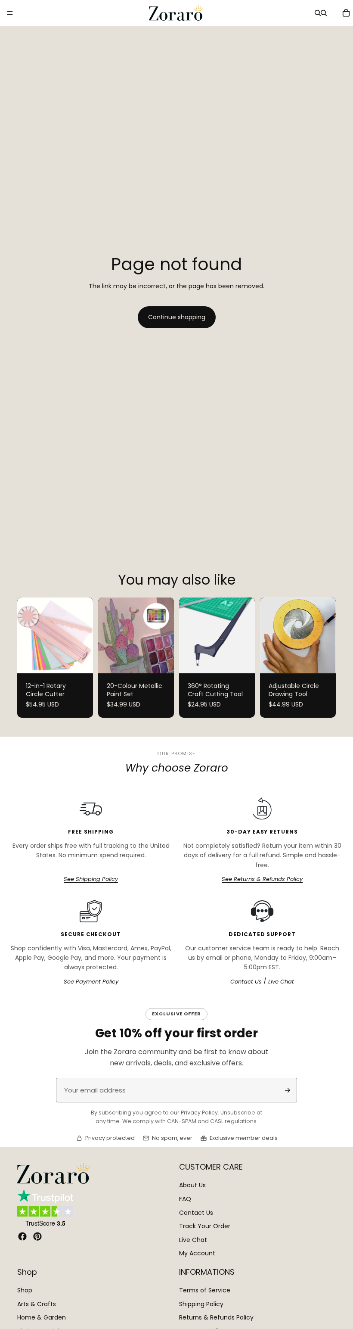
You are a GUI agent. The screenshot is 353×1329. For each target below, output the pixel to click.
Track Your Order (204, 1226)
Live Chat (281, 982)
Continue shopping (176, 317)
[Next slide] (83, 635)
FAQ (185, 1199)
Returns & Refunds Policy (216, 1317)
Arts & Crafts (36, 1304)
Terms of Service (204, 1290)
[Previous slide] (26, 635)
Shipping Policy (201, 1304)
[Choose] (79, 660)
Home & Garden (41, 1317)
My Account (197, 1253)
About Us (192, 1185)
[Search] (317, 12)
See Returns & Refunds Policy (262, 879)
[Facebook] (22, 1236)
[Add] (241, 660)
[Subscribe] (287, 1090)
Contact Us (246, 982)
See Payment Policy (91, 982)
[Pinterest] (37, 1236)
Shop (24, 1290)
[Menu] (10, 13)
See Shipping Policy (91, 879)
